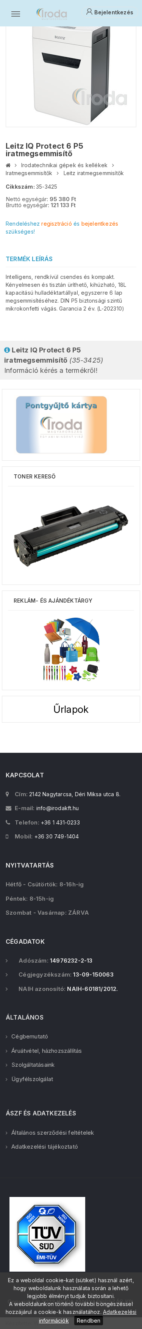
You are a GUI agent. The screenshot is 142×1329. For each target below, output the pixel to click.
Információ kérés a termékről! (53, 360)
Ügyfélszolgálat (32, 1079)
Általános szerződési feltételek (52, 1132)
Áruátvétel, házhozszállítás (46, 1050)
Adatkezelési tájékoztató (44, 1146)
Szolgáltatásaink (33, 1064)
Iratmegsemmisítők (29, 173)
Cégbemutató (29, 1036)
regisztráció (56, 223)
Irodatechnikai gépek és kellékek (64, 165)
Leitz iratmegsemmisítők (94, 173)
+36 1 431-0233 (60, 822)
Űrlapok (71, 709)
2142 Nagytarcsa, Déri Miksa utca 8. (74, 794)
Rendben (88, 1320)
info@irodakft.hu (57, 808)
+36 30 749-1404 (56, 836)
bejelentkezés (100, 223)
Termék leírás (29, 259)
